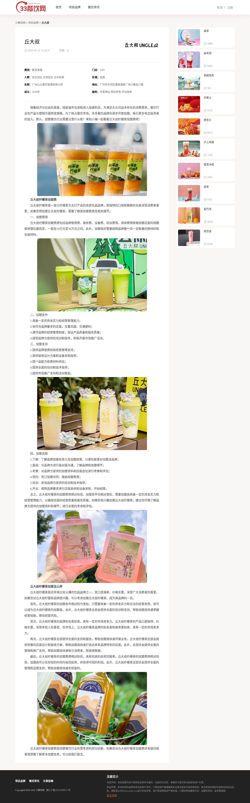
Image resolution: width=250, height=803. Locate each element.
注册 (230, 7)
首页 (58, 7)
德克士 (207, 120)
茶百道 (207, 231)
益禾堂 (207, 53)
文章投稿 (48, 781)
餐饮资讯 (94, 7)
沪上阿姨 (209, 142)
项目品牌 (75, 7)
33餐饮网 (20, 22)
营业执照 (112, 795)
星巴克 (207, 209)
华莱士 (207, 97)
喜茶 (206, 31)
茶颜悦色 (209, 75)
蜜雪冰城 (209, 164)
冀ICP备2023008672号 (58, 790)
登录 (220, 7)
